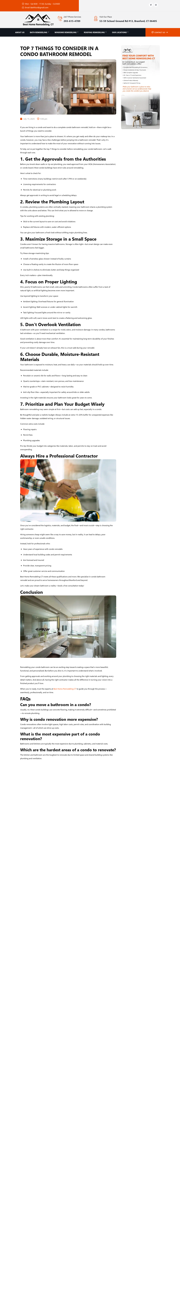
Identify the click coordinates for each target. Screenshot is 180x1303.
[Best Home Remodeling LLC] (38, 19)
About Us (19, 32)
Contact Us (159, 32)
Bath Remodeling (38, 32)
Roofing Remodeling (94, 32)
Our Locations (119, 32)
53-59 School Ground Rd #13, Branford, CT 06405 (128, 21)
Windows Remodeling (66, 32)
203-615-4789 (72, 21)
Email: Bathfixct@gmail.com (36, 7)
